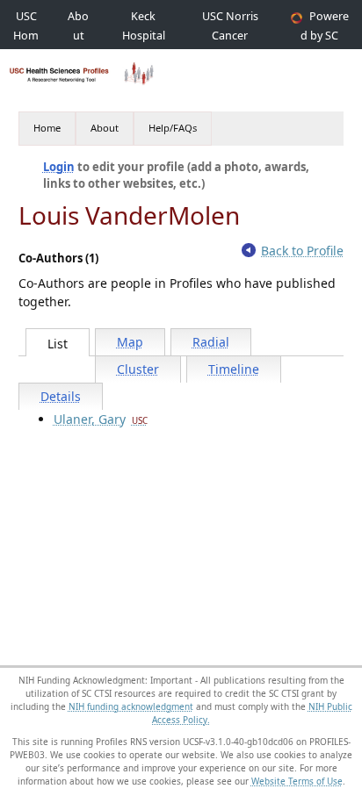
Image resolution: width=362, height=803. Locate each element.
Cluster (138, 369)
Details (60, 396)
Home (47, 127)
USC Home (26, 35)
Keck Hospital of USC (143, 35)
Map (130, 341)
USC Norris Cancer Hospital (230, 35)
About (104, 127)
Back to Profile (302, 250)
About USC (78, 35)
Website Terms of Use (297, 781)
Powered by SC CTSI (324, 35)
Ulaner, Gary (101, 419)
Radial (210, 341)
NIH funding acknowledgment (131, 706)
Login (59, 167)
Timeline (233, 369)
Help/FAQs (172, 127)
